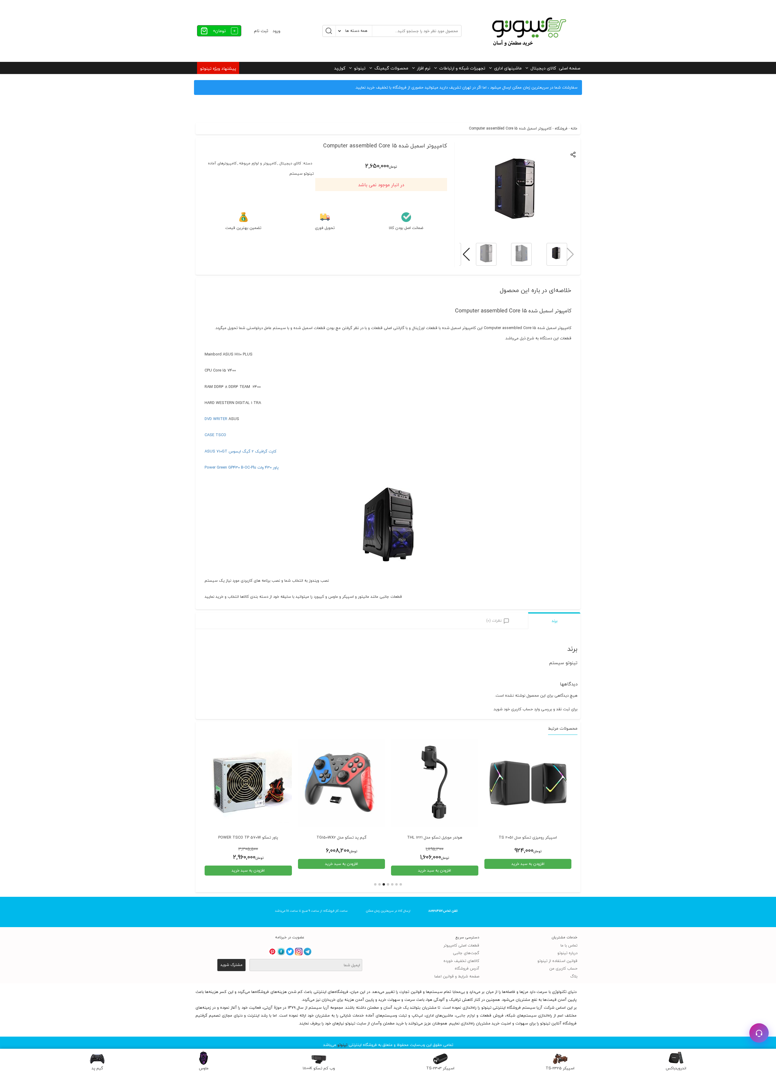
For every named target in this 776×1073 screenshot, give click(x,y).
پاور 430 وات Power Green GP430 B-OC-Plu (242, 467)
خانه (574, 128)
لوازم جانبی (465, 1015)
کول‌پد (339, 68)
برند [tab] (554, 620)
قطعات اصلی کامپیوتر (461, 945)
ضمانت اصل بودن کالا (406, 228)
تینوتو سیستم (301, 173)
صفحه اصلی (569, 68)
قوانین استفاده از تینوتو (557, 960)
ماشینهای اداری (508, 68)
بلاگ (573, 976)
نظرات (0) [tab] (494, 620)
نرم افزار (423, 68)
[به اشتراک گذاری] (573, 154)
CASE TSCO (215, 435)
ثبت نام (261, 31)
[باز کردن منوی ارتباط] (759, 1033)
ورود (276, 31)
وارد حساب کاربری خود (522, 709)
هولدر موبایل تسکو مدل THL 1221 (434, 838)
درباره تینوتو (567, 953)
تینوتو (360, 68)
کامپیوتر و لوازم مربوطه (257, 163)
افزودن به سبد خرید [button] (527, 863)
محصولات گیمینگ (391, 68)
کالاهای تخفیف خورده (461, 960)
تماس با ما (568, 945)
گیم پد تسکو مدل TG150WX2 (341, 838)
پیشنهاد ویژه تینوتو (218, 68)
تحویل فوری (325, 228)
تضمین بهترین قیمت (243, 228)
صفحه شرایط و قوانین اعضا (456, 976)
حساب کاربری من (563, 968)
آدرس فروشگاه (467, 968)
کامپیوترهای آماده (222, 163)
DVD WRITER (216, 418)
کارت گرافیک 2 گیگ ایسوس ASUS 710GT (240, 451)
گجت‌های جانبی (466, 953)
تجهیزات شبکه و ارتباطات (462, 68)
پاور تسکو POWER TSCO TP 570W (248, 838)
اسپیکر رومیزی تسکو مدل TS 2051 (528, 838)
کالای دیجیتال (543, 68)
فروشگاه (561, 128)
